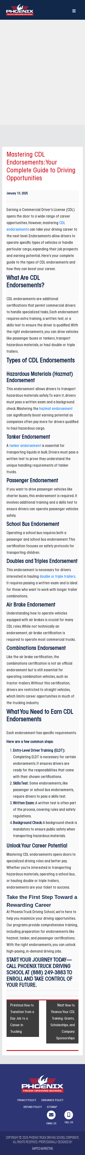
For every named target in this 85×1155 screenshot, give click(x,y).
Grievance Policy (52, 1100)
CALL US (69, 1122)
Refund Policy (33, 1107)
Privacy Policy (26, 1100)
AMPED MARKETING (42, 1148)
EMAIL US (51, 1123)
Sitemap (52, 1107)
